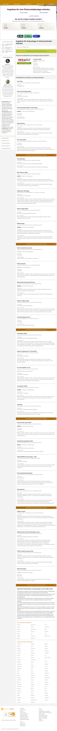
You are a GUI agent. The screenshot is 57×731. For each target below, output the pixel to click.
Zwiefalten (32, 687)
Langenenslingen (47, 674)
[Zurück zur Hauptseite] (9, 706)
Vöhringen (32, 676)
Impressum (41, 717)
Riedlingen (32, 663)
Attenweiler (18, 645)
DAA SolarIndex (23, 709)
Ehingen (18, 667)
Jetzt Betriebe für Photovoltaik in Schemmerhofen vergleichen (36, 151)
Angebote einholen (5, 137)
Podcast (21, 708)
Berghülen (46, 676)
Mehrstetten (32, 694)
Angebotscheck (40, 4)
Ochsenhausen (19, 683)
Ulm (45, 656)
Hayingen (32, 683)
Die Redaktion (22, 706)
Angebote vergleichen (6, 142)
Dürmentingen (33, 645)
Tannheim (46, 665)
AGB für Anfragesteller (43, 713)
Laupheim (18, 654)
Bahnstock (18, 678)
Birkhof (46, 683)
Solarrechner (51, 4)
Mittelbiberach (19, 663)
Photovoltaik (5, 4)
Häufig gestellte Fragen (6, 145)
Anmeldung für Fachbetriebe (44, 708)
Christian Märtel (49, 609)
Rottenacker (19, 658)
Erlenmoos (32, 654)
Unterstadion (19, 647)
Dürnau (32, 665)
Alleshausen (19, 674)
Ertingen (32, 678)
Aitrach (46, 687)
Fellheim (46, 658)
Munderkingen (19, 665)
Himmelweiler (47, 694)
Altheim (32, 660)
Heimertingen (47, 669)
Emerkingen (19, 656)
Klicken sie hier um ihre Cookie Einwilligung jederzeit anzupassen (10, 725)
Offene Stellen (41, 710)
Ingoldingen (19, 698)
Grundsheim (19, 649)
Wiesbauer (46, 645)
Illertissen (32, 669)
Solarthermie (28, 4)
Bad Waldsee (46, 649)
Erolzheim (32, 658)
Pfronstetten (46, 660)
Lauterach (18, 692)
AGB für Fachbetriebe (43, 714)
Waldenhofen (47, 647)
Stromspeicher (17, 4)
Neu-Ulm (46, 663)
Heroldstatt (46, 667)
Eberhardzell (33, 649)
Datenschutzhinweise (43, 712)
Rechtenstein (33, 640)
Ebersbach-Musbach (34, 696)
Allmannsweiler (33, 656)
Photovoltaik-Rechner (24, 710)
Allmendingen (19, 694)
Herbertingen (33, 698)
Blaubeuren (32, 674)
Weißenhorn (46, 678)
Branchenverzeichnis (24, 714)
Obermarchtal (19, 687)
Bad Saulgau (33, 692)
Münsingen (46, 692)
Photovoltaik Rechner (6, 139)
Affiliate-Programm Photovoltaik (45, 709)
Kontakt (40, 716)
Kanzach (32, 647)
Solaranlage (19, 615)
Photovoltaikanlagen (28, 595)
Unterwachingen (19, 660)
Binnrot (32, 667)
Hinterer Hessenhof (47, 654)
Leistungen (41, 706)
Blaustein (46, 640)
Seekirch (18, 669)
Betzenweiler (19, 685)
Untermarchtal (19, 676)
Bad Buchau (19, 696)
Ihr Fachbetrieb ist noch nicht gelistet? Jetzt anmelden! (36, 581)
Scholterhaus (19, 640)
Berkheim (32, 685)
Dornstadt (46, 696)
